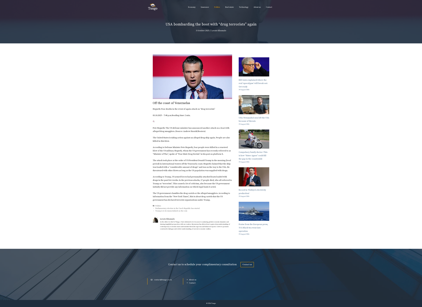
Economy (192, 7)
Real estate (229, 7)
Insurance (205, 7)
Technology (243, 7)
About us (257, 7)
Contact (269, 7)
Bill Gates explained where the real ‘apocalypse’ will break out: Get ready (253, 83)
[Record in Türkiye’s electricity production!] (254, 184)
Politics (217, 7)
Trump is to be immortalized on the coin (171, 211)
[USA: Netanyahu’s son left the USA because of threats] (254, 112)
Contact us (247, 264)
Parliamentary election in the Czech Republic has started (177, 208)
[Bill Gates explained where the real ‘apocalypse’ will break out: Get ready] (254, 74)
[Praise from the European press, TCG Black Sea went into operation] (254, 219)
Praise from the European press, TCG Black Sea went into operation (253, 227)
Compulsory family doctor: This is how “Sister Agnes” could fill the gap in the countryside (253, 155)
